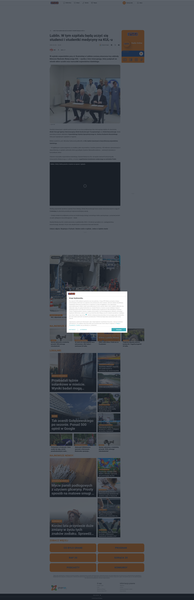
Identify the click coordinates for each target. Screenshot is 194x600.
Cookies (78, 325)
